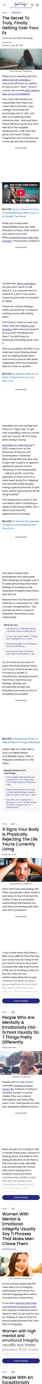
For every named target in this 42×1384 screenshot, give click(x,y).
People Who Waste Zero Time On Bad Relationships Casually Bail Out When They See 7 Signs (21, 792)
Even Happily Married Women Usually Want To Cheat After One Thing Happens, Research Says (21, 781)
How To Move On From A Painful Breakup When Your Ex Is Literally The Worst (20, 213)
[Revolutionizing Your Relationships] (21, 4)
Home (4, 12)
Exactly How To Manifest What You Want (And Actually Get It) (21, 629)
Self (13, 824)
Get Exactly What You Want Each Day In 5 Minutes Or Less (20, 652)
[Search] (32, 4)
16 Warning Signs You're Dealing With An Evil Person (21, 645)
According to (17, 445)
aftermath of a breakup (16, 79)
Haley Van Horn (9, 854)
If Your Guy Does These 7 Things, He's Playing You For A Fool (22, 637)
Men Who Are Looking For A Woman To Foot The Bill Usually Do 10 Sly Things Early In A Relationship (21, 804)
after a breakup (26, 283)
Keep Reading (21, 1000)
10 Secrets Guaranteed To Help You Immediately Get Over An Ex (20, 525)
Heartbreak (16, 13)
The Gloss (6, 42)
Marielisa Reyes (9, 1249)
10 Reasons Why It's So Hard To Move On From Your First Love (20, 377)
